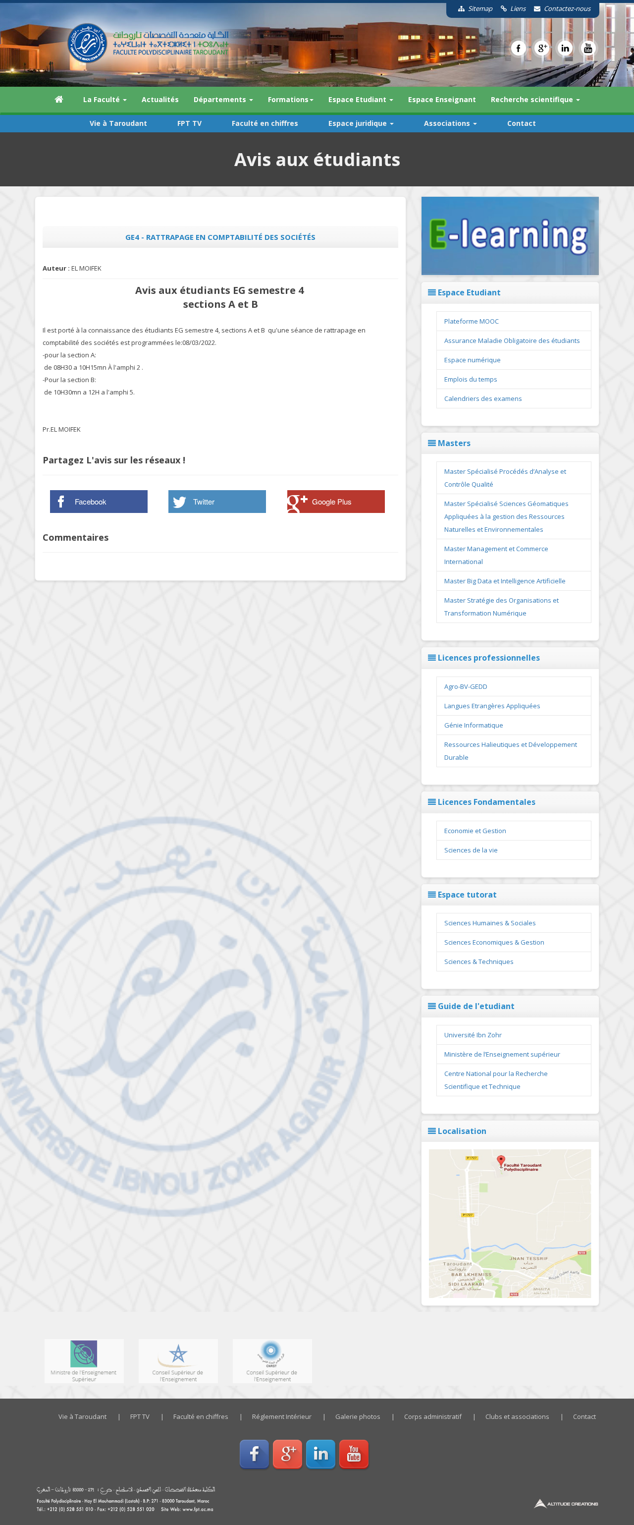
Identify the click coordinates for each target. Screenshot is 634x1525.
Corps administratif (433, 1416)
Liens (517, 8)
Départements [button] (221, 99)
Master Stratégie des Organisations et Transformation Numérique (501, 607)
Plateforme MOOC (471, 321)
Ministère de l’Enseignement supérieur (502, 1054)
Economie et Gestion (475, 830)
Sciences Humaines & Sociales (490, 922)
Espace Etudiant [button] (358, 99)
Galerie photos (357, 1416)
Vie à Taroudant (118, 123)
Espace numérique (472, 359)
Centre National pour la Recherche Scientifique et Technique (496, 1080)
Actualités (160, 99)
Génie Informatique (473, 725)
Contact (521, 123)
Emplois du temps (470, 379)
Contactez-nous (566, 8)
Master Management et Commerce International (496, 555)
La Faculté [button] (102, 99)
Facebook (90, 501)
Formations (288, 99)
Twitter (203, 501)
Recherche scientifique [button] (533, 99)
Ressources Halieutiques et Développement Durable (510, 751)
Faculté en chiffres (265, 123)
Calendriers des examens (483, 398)
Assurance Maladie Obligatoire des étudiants (512, 340)
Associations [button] (448, 123)
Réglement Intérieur (282, 1416)
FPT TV (189, 123)
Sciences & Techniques (479, 961)
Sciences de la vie (471, 850)
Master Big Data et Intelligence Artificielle (505, 580)
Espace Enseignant (442, 99)
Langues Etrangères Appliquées (492, 705)
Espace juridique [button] (358, 123)
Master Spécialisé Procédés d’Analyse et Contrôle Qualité (505, 478)
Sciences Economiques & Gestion (494, 942)
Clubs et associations (517, 1416)
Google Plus (332, 501)
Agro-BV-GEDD (465, 686)
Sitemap (479, 8)
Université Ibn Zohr (473, 1034)
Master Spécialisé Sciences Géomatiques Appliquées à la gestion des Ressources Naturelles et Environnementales (506, 516)
